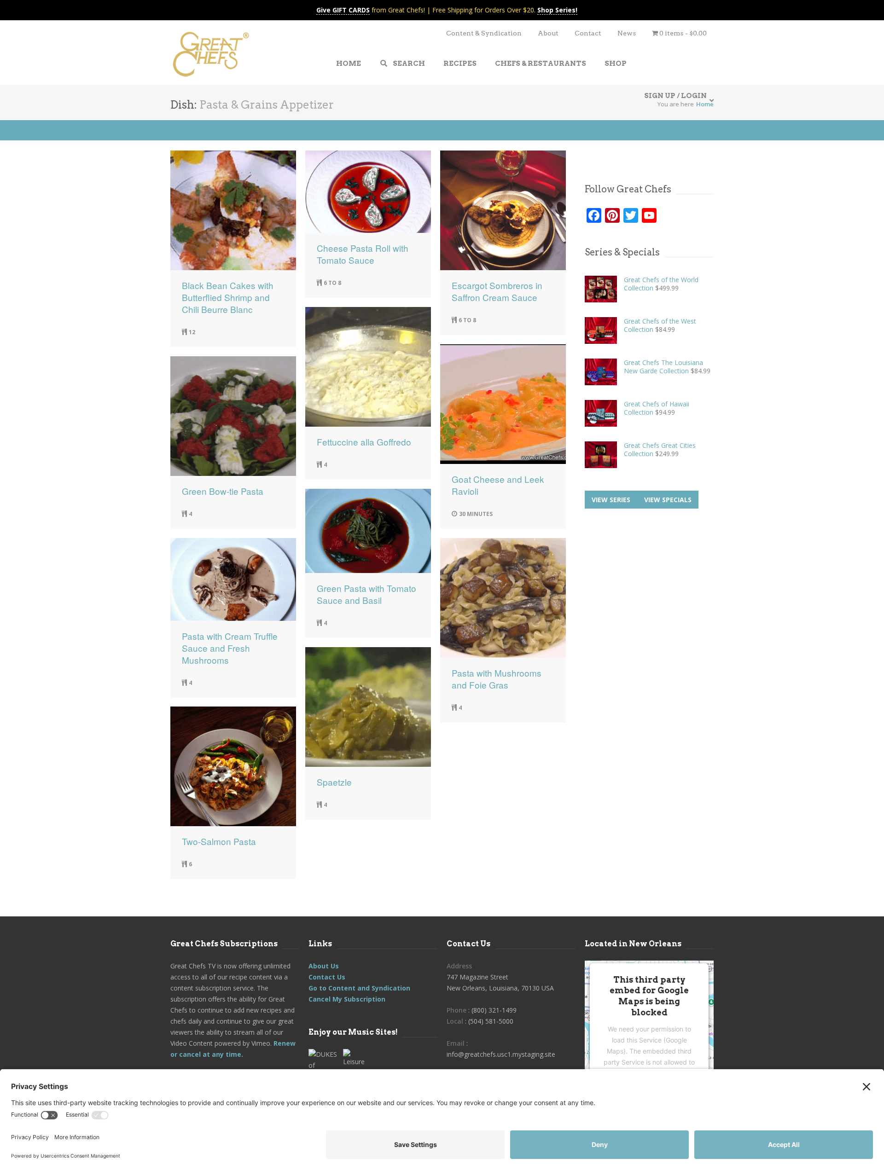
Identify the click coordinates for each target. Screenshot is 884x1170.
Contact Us (326, 977)
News (626, 33)
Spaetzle (334, 782)
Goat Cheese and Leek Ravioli (498, 485)
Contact (588, 33)
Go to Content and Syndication (359, 988)
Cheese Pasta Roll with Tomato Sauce (362, 254)
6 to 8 (332, 283)
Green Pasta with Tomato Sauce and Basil (366, 594)
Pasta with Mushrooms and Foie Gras (496, 679)
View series (611, 499)
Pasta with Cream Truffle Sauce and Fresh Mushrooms (230, 648)
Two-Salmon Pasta (219, 841)
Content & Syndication (484, 33)
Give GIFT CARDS (343, 10)
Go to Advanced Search (95, 130)
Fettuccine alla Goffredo (364, 442)
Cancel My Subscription (346, 999)
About (548, 33)
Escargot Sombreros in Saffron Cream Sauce (497, 291)
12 (192, 332)
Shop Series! (557, 10)
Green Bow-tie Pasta (222, 491)
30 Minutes (476, 514)
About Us (323, 965)
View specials (668, 499)
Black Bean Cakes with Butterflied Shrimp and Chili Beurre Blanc (227, 297)
